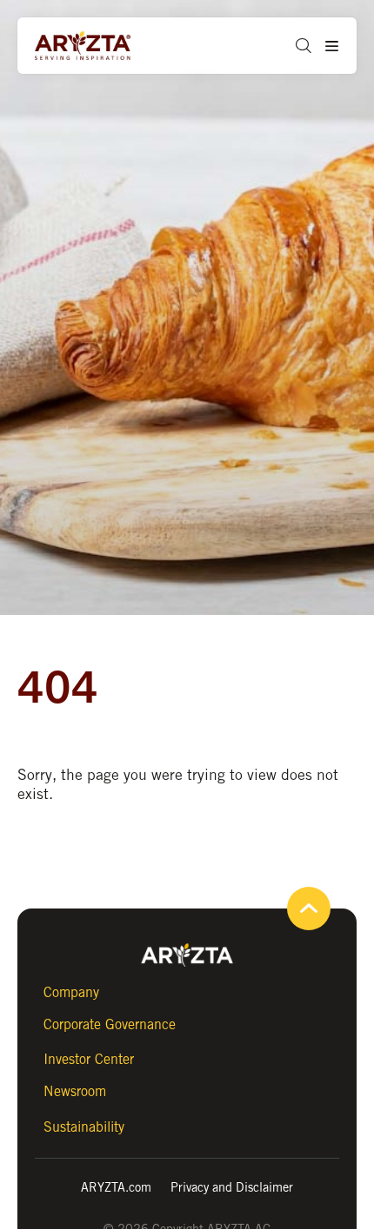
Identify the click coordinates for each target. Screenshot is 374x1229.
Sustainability (83, 1127)
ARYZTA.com (116, 1186)
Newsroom (74, 1091)
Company (71, 992)
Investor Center (88, 1059)
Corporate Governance (109, 1024)
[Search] (300, 112)
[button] (297, 45)
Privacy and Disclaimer (231, 1186)
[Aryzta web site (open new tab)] (100, 46)
